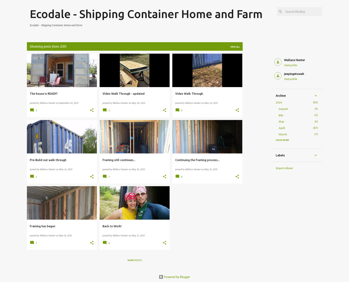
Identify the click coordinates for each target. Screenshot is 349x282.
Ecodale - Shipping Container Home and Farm (146, 13)
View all (235, 47)
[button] (92, 110)
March (283, 134)
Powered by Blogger (176, 277)
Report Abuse (284, 168)
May (281, 121)
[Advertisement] (257, 108)
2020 (279, 102)
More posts (135, 260)
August (283, 109)
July (281, 115)
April (282, 128)
